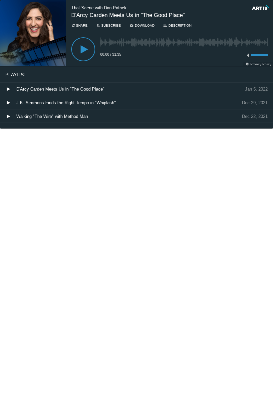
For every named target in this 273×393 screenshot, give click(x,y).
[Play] (83, 49)
